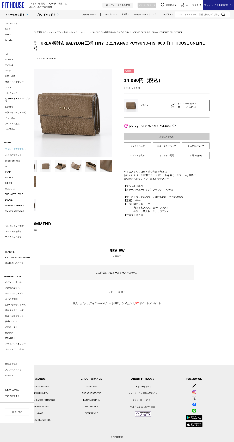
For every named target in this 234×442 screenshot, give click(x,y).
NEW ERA (10, 189)
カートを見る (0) (193, 5)
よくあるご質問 (166, 155)
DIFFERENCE (91, 413)
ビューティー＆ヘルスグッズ (17, 100)
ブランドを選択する (14, 149)
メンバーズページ (147, 5)
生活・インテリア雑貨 (15, 112)
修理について (11, 321)
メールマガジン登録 (14, 349)
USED (8, 34)
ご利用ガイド (11, 327)
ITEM (59, 32)
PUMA (8, 172)
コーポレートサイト (142, 386)
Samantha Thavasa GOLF (40, 420)
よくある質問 (11, 299)
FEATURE (10, 252)
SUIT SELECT (91, 406)
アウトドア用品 (12, 123)
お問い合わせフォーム (15, 304)
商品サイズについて (14, 310)
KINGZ (40, 413)
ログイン (110, 5)
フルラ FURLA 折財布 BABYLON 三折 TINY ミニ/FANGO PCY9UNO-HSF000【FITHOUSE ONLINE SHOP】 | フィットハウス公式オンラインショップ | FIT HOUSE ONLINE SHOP (13, 5)
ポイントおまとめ (13, 282)
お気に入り (171, 5)
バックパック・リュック (145, 14)
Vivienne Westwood (14, 211)
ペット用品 (10, 118)
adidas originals (12, 161)
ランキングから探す (14, 226)
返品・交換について (14, 316)
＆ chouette (91, 386)
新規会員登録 (124, 5)
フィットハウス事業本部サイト (218, 5)
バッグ (8, 70)
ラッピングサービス (14, 293)
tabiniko (9, 40)
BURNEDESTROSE (91, 393)
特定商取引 (10, 338)
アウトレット (11, 23)
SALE (7, 29)
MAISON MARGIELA (14, 205)
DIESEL (9, 183)
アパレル (9, 65)
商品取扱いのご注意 (14, 263)
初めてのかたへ (12, 288)
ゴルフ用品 (10, 129)
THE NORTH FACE (14, 194)
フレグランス (167, 14)
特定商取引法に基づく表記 (142, 406)
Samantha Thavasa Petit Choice (40, 400)
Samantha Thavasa (40, 386)
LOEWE (9, 200)
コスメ (8, 87)
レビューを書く (117, 292)
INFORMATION (12, 390)
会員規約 (9, 332)
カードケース (111, 14)
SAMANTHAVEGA (40, 393)
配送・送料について (166, 146)
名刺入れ (125, 14)
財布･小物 (68, 32)
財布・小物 (10, 76)
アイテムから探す (15, 14)
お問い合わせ (196, 155)
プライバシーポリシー (15, 344)
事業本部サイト (12, 396)
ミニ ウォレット (82, 32)
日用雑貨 (9, 107)
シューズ (9, 59)
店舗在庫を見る (166, 136)
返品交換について (196, 146)
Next (114, 113)
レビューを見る (137, 155)
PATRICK (9, 177)
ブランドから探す (46, 14)
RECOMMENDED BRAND (17, 257)
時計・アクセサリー (14, 82)
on (6, 166)
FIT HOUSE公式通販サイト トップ (39, 32)
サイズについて (137, 146)
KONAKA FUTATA (91, 400)
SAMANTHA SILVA (40, 406)
